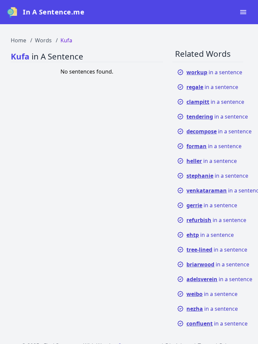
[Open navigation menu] (243, 12)
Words (43, 40)
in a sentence (214, 72)
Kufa (66, 40)
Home (18, 40)
